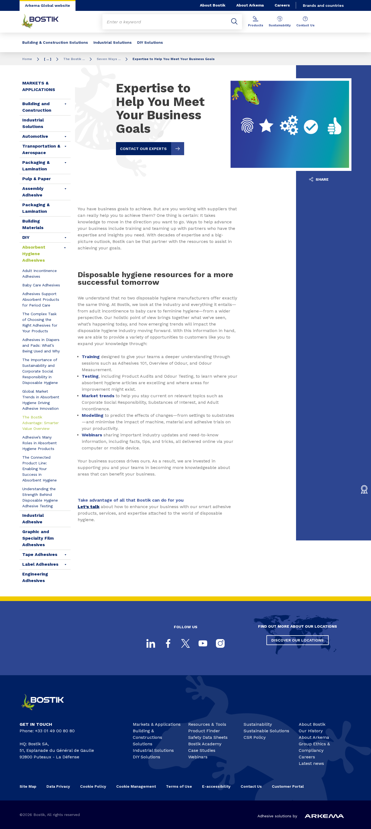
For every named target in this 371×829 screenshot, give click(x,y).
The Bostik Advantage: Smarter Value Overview (40, 423)
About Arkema (250, 5)
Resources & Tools (207, 724)
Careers (282, 5)
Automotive (35, 136)
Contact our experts (143, 148)
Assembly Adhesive (32, 192)
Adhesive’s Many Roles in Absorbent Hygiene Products (39, 443)
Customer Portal (288, 786)
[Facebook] (168, 643)
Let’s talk (88, 506)
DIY (26, 237)
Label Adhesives (40, 564)
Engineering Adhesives (35, 577)
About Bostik (212, 5)
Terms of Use (179, 786)
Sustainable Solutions (266, 730)
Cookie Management (136, 786)
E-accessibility (216, 786)
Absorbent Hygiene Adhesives (33, 254)
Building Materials (32, 224)
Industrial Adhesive (33, 518)
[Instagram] (220, 643)
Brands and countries (323, 5)
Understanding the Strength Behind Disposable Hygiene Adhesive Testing (40, 497)
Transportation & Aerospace (41, 149)
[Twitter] (185, 643)
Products (255, 25)
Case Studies (201, 750)
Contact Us (305, 25)
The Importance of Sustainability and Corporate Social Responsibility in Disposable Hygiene (40, 371)
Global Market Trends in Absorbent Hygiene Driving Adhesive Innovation (40, 400)
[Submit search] (234, 21)
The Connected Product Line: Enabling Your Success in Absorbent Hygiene (39, 468)
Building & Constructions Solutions (147, 737)
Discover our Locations (297, 640)
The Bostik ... (74, 59)
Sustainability (280, 25)
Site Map (28, 786)
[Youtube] (203, 643)
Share (322, 179)
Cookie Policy (93, 786)
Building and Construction (36, 107)
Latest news (311, 763)
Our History (311, 730)
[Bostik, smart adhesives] (47, 712)
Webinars (197, 756)
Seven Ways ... (109, 59)
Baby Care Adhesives (41, 285)
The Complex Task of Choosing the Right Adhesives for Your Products (39, 322)
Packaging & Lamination (36, 165)
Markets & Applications (38, 86)
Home (27, 59)
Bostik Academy (204, 743)
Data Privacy (58, 786)
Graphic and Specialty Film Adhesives (38, 538)
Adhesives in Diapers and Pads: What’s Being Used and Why (41, 345)
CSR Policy (255, 737)
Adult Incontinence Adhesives (39, 273)
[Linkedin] (150, 643)
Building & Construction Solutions (55, 42)
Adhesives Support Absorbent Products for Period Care (40, 299)
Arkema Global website (47, 5)
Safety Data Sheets (208, 737)
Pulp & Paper (36, 178)
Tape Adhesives (39, 554)
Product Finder (204, 730)
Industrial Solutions (112, 42)
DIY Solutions (150, 42)
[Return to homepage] (44, 21)
